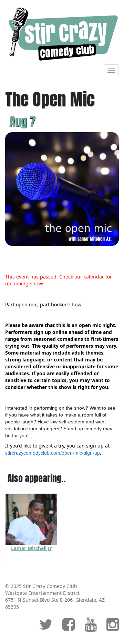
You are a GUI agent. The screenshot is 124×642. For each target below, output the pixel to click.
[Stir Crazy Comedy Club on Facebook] (68, 627)
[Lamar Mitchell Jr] (31, 518)
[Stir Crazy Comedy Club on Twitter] (46, 627)
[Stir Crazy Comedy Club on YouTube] (90, 627)
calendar (94, 276)
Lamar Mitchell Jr (31, 548)
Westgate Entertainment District (42, 593)
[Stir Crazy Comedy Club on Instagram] (112, 627)
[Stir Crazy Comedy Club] (62, 33)
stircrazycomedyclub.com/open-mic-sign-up (52, 452)
